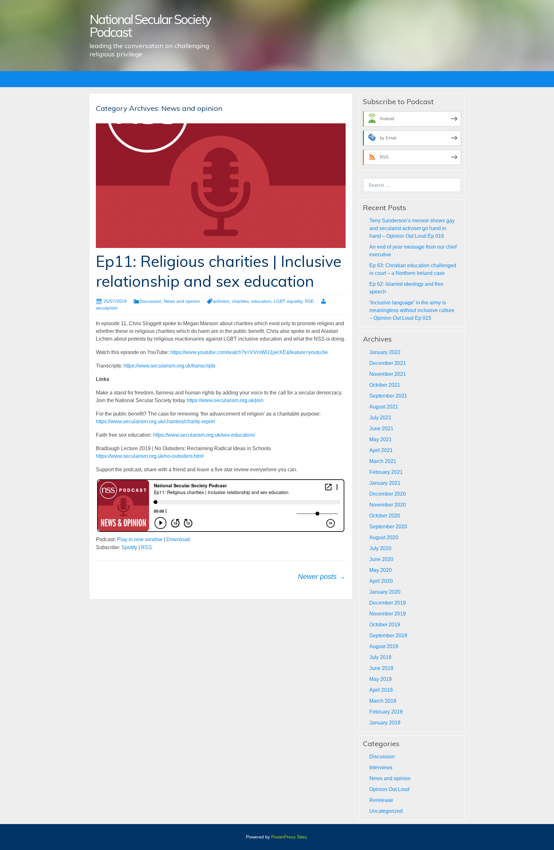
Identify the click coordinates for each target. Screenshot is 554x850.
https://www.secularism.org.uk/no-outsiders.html (150, 456)
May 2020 (380, 570)
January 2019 (384, 722)
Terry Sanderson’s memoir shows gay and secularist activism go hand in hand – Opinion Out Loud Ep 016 (412, 228)
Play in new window (140, 539)
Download (178, 539)
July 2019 (380, 657)
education (261, 301)
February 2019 (386, 711)
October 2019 (384, 624)
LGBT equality (288, 301)
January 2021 (384, 483)
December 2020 (387, 494)
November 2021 (387, 374)
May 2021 (380, 439)
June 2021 (381, 428)
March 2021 (382, 461)
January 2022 (384, 352)
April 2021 (381, 450)
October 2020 (384, 515)
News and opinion (182, 301)
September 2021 (388, 396)
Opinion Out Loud (389, 789)
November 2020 (387, 505)
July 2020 (380, 548)
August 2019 (383, 646)
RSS (146, 547)
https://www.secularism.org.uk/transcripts (169, 365)
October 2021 (384, 385)
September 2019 (388, 635)
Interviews (380, 767)
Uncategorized (386, 811)
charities (240, 301)
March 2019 (382, 701)
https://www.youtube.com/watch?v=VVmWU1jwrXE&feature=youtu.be (249, 352)
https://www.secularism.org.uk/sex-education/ (204, 435)
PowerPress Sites (289, 836)
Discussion (150, 301)
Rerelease (381, 800)
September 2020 (388, 526)
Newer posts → (322, 577)
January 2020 (384, 592)
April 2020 (381, 581)
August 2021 (383, 406)
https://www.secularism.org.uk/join (225, 400)
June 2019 (381, 668)
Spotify (129, 547)
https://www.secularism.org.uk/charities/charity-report (155, 421)
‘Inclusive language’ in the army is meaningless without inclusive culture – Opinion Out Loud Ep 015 (411, 310)
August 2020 (383, 537)
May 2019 (380, 679)
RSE (309, 301)
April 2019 (381, 690)
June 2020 (381, 559)
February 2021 (386, 472)
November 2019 (387, 613)
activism (221, 301)
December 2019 (387, 603)
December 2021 (387, 363)
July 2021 (380, 417)
